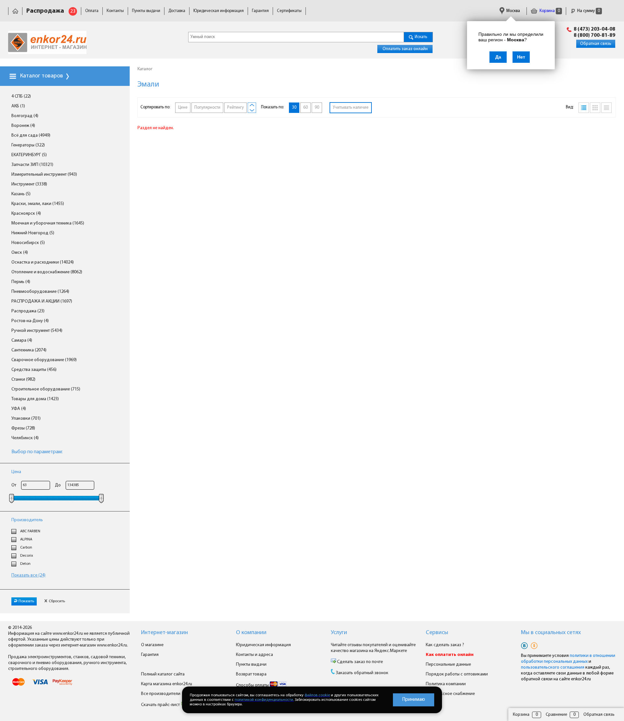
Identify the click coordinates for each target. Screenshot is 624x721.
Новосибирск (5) (28, 242)
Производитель (27, 520)
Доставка (176, 11)
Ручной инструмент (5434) (36, 330)
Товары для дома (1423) (35, 399)
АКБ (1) (18, 106)
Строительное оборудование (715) (45, 389)
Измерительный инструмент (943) (44, 174)
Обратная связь (595, 43)
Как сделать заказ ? (445, 645)
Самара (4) (21, 340)
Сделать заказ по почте (359, 662)
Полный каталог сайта (163, 674)
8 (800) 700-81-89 (594, 35)
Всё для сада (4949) (30, 135)
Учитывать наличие (351, 107)
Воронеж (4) (23, 125)
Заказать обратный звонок (362, 673)
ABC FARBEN (30, 531)
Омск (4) (19, 252)
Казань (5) (21, 194)
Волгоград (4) (24, 116)
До (58, 485)
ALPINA (26, 539)
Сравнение (556, 714)
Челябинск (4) (25, 438)
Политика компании (446, 684)
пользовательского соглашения (552, 667)
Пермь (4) (20, 281)
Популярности (207, 107)
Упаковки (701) (26, 418)
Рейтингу (235, 107)
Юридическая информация (218, 11)
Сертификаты (289, 11)
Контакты (115, 11)
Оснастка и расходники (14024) (42, 262)
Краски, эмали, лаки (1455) (37, 203)
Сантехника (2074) (28, 350)
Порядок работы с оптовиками (457, 674)
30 (294, 107)
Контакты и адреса (254, 654)
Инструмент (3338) (29, 184)
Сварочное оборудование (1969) (44, 360)
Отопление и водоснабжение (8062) (46, 272)
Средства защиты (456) (34, 369)
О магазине (152, 645)
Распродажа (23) (28, 311)
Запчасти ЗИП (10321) (32, 164)
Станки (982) (23, 379)
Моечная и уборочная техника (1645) (47, 223)
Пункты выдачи (146, 11)
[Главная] (15, 11)
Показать (26, 601)
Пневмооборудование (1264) (40, 291)
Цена (16, 471)
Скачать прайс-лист (161, 704)
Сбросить (57, 601)
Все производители (160, 693)
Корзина (549, 11)
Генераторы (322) (28, 145)
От (13, 485)
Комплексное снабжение (450, 693)
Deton (25, 564)
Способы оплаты (253, 685)
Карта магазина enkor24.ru (166, 684)
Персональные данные (448, 664)
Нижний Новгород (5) (32, 233)
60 (305, 107)
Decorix (26, 556)
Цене (183, 107)
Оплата (91, 11)
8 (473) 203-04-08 (594, 29)
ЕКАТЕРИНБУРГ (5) (29, 155)
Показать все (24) (28, 575)
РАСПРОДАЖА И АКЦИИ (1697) (41, 301)
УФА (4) (18, 408)
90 (317, 107)
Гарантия (260, 11)
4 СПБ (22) (21, 96)
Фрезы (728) (23, 428)
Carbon (26, 548)
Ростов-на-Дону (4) (30, 321)
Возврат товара (251, 674)
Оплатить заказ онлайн (405, 49)
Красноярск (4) (26, 213)
